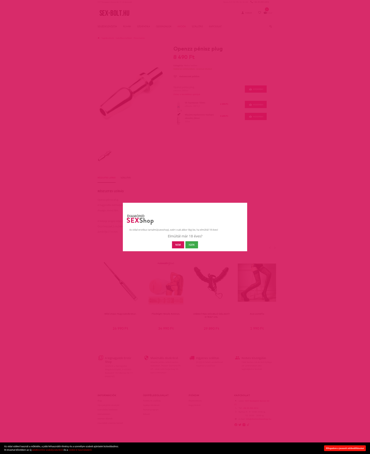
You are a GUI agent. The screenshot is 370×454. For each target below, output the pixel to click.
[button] (93, 450)
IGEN (192, 244)
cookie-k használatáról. (80, 450)
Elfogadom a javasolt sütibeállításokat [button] (345, 448)
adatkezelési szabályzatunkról (47, 450)
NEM (178, 244)
